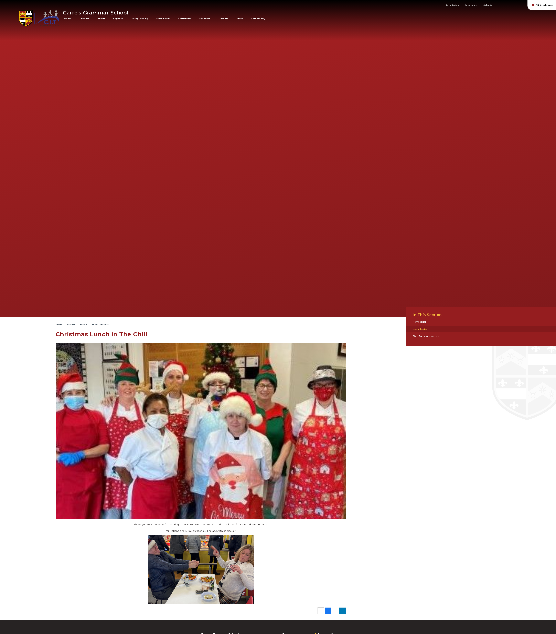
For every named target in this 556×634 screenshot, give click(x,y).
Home (59, 324)
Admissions (471, 5)
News (83, 324)
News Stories (101, 324)
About (71, 324)
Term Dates (452, 5)
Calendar (488, 5)
